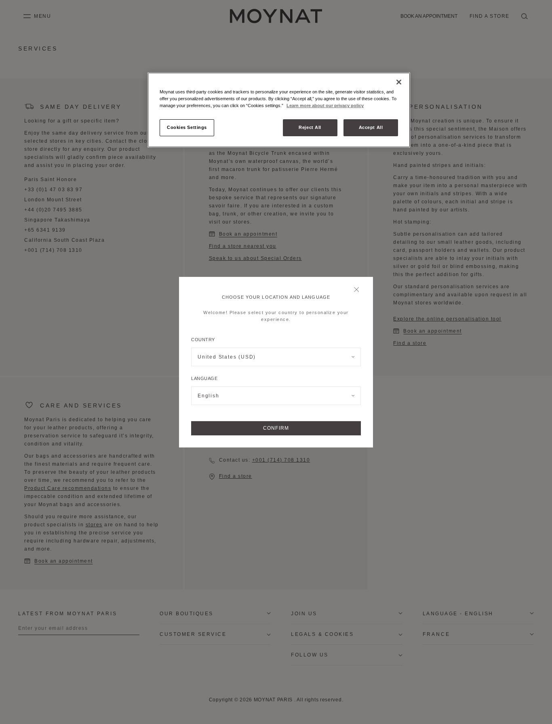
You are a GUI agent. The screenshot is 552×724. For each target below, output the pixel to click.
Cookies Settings (187, 127)
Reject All (310, 127)
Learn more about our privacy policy (325, 105)
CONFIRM (276, 428)
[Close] (358, 290)
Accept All (371, 127)
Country (203, 339)
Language (204, 378)
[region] (278, 110)
